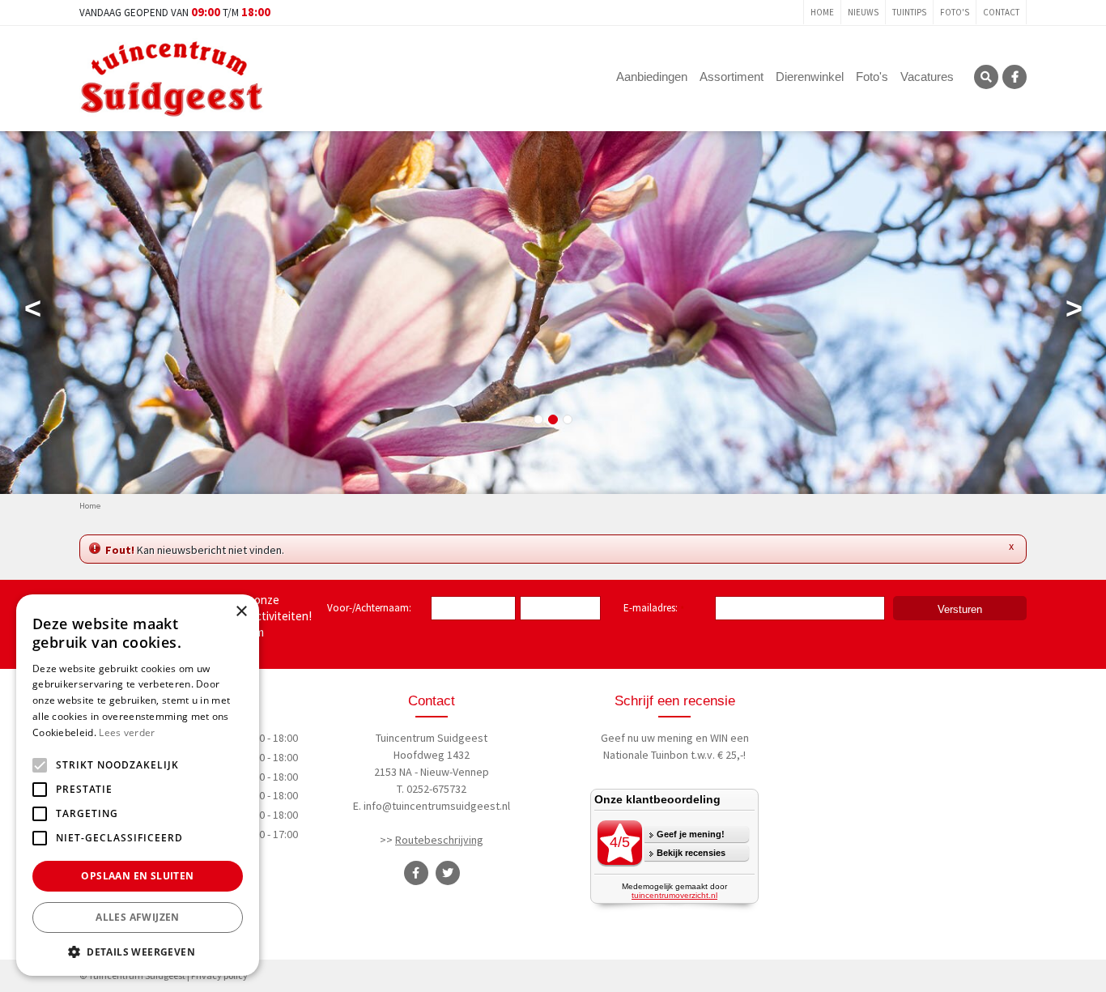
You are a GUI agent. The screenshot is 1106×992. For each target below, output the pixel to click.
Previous (32, 312)
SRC (986, 77)
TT (448, 873)
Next (1073, 312)
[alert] (137, 785)
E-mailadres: (653, 609)
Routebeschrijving (439, 839)
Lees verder (127, 732)
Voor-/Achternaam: (369, 608)
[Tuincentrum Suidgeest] (171, 77)
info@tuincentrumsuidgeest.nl (437, 805)
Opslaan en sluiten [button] (137, 876)
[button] (137, 951)
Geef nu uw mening (647, 737)
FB (1014, 77)
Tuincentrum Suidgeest (431, 737)
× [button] (241, 612)
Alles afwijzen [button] (138, 917)
